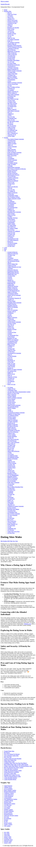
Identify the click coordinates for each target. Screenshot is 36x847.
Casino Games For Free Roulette (12, 758)
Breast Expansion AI (12, 69)
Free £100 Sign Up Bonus (11, 769)
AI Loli (9, 36)
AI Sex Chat (10, 328)
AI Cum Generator (12, 515)
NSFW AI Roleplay (12, 478)
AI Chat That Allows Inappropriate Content (18, 391)
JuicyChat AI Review (13, 439)
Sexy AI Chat (11, 189)
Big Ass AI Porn (11, 125)
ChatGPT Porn (11, 350)
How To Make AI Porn (13, 87)
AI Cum (9, 516)
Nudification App (12, 274)
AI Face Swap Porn (12, 84)
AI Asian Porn (11, 525)
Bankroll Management (10, 791)
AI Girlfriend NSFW (12, 415)
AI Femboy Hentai (12, 163)
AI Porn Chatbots (12, 76)
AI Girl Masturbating (13, 475)
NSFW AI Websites (12, 307)
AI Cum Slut (10, 32)
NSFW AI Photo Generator (14, 397)
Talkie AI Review (12, 53)
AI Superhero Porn (12, 341)
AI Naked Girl (11, 128)
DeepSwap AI (11, 423)
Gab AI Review (11, 176)
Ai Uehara (10, 387)
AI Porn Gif (10, 380)
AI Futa (9, 314)
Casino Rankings (8, 796)
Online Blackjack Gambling (11, 772)
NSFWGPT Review (12, 286)
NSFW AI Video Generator (14, 369)
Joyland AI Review (12, 252)
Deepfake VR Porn (12, 218)
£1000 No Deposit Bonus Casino (13, 770)
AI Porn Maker (11, 281)
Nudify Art (10, 500)
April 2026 (7, 835)
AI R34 (9, 115)
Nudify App (10, 449)
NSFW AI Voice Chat (13, 393)
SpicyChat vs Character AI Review (16, 169)
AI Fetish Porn (11, 490)
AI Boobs (10, 166)
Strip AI (9, 12)
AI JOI (9, 185)
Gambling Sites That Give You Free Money (15, 763)
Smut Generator (11, 149)
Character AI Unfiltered (13, 231)
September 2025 (8, 839)
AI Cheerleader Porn (12, 335)
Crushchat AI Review (13, 48)
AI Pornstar (10, 497)
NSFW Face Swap (12, 20)
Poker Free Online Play (10, 760)
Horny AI (9, 108)
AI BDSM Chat (11, 528)
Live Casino (7, 806)
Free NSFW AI (11, 227)
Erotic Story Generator (13, 482)
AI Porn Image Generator (14, 322)
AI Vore (9, 148)
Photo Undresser (11, 394)
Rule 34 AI (10, 519)
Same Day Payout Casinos (11, 815)
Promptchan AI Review (13, 64)
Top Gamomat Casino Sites (11, 755)
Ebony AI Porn (11, 215)
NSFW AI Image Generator (14, 82)
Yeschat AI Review (12, 173)
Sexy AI (9, 112)
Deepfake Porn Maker (13, 509)
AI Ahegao (10, 124)
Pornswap (10, 359)
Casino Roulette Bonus (10, 779)
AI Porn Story (11, 183)
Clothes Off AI (11, 389)
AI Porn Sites (10, 400)
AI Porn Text (10, 18)
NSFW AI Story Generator (14, 70)
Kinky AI (9, 308)
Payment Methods (9, 811)
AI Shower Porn (11, 332)
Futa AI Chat (10, 182)
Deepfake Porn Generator (14, 212)
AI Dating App (11, 75)
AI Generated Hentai (12, 406)
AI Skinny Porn (11, 102)
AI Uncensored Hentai (13, 261)
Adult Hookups (8, 785)
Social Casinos (8, 823)
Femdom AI (10, 209)
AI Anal (9, 85)
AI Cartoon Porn (11, 371)
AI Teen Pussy (11, 472)
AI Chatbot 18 (11, 191)
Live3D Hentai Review (13, 290)
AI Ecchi (9, 188)
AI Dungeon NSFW (12, 293)
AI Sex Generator (12, 146)
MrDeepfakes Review (13, 273)
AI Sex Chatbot (11, 435)
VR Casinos (7, 826)
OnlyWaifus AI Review (13, 430)
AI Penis (9, 277)
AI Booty (9, 279)
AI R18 (9, 256)
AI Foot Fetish (11, 57)
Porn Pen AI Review (12, 432)
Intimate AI (10, 280)
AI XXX (9, 347)
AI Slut (9, 409)
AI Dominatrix (11, 79)
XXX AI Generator (12, 310)
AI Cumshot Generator (13, 42)
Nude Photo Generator (13, 111)
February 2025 (8, 841)
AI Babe (9, 334)
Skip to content (5, 1)
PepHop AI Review (12, 424)
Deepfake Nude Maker (13, 60)
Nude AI (9, 375)
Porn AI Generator (12, 479)
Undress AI (10, 326)
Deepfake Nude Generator (14, 302)
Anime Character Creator (14, 198)
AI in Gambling (8, 788)
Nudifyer (9, 316)
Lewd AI (9, 357)
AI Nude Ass (10, 378)
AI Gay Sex (10, 35)
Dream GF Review (12, 192)
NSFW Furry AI (11, 151)
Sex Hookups (7, 818)
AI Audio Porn (11, 56)
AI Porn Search (11, 402)
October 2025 (7, 838)
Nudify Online (11, 224)
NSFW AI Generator (12, 339)
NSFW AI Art (11, 374)
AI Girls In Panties (12, 243)
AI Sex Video (11, 136)
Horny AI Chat (11, 384)
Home (5, 9)
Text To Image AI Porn (13, 197)
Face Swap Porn (11, 521)
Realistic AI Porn (11, 329)
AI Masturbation (11, 203)
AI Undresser (10, 381)
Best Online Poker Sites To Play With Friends (16, 764)
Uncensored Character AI (14, 298)
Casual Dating (8, 797)
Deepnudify (10, 97)
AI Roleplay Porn (12, 390)
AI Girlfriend (10, 201)
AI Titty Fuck (11, 246)
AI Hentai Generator (12, 67)
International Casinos (9, 803)
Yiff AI (9, 262)
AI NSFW (10, 485)
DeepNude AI (11, 360)
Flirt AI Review (11, 50)
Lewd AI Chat (11, 232)
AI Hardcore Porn (12, 342)
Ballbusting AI (11, 283)
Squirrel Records (5, 4)
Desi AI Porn (10, 229)
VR (5, 250)
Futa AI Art (10, 17)
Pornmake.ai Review (12, 154)
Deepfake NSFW (12, 476)
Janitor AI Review (12, 292)
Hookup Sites (7, 11)
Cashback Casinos (9, 793)
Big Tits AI (10, 122)
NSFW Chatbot (11, 408)
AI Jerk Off (10, 438)
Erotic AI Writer (11, 164)
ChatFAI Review (11, 304)
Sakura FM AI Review (13, 451)
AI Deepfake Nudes (12, 195)
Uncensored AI (11, 66)
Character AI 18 (11, 134)
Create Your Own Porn (13, 531)
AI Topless (10, 237)
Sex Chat (15, 541)
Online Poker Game (9, 761)
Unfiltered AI (10, 345)
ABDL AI (10, 145)
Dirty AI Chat (11, 119)
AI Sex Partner (11, 399)
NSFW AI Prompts (12, 458)
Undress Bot (10, 284)
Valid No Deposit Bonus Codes (12, 776)
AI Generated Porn (12, 207)
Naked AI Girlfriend (12, 180)
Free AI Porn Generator (13, 513)
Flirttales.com (27, 624)
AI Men (9, 452)
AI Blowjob (10, 319)
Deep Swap (10, 501)
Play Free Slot (7, 757)
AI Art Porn (10, 454)
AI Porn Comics (11, 417)
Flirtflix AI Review (12, 287)
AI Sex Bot (10, 362)
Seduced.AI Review (12, 253)
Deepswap (10, 241)
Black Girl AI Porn (12, 78)
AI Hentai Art (11, 88)
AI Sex (9, 81)
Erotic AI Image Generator (14, 152)
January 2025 (7, 842)
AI (4, 386)
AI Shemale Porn (11, 118)
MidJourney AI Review (13, 51)
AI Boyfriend (10, 336)
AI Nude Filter (11, 365)
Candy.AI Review (12, 54)
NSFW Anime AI (12, 93)
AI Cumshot (10, 90)
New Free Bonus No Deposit (12, 754)
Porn (5, 249)
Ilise (11, 541)
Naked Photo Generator (13, 167)
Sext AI (9, 496)
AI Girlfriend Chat (12, 130)
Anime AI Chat (11, 142)
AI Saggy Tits (11, 464)
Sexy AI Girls (11, 117)
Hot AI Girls (10, 448)
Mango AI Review (12, 317)
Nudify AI (10, 372)
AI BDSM (10, 493)
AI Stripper (10, 491)
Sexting (6, 137)
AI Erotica (10, 15)
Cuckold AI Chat (11, 23)
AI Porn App (10, 470)
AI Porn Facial (11, 466)
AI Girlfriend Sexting (13, 457)
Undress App (10, 235)
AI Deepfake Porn (12, 512)
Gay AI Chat (10, 62)
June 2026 (6, 834)
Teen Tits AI (10, 325)
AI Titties (9, 26)
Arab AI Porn (11, 213)
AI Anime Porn (11, 510)
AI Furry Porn (11, 100)
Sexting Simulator (12, 436)
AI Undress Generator (13, 39)
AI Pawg (9, 157)
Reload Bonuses (8, 814)
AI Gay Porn (10, 484)
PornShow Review (12, 305)
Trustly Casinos (8, 824)
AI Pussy (9, 200)
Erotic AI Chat (11, 363)
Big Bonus (7, 752)
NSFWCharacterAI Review (14, 47)
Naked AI (10, 24)
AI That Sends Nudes (13, 121)
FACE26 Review (12, 441)
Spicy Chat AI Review (13, 442)
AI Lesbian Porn (11, 105)
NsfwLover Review (12, 186)
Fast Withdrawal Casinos (10, 799)
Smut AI (9, 354)
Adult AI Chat (11, 461)
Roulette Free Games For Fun (12, 775)
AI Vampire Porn (11, 106)
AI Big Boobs (11, 219)
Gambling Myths (8, 800)
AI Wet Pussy (11, 351)
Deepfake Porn (11, 179)
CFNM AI (10, 411)
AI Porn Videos (11, 522)
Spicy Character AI (12, 133)
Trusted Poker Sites (9, 751)
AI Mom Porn (11, 59)
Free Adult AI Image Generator (15, 139)
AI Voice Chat (11, 255)
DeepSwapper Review (13, 174)
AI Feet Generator (12, 160)
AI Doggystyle (11, 244)
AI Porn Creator (11, 323)
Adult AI (9, 469)
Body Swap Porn (11, 155)
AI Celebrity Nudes (12, 228)
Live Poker (7, 808)
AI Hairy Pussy (11, 467)
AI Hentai (10, 268)
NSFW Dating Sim (12, 264)
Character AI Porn (12, 377)
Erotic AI (9, 41)
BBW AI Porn (11, 344)
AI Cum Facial (11, 221)
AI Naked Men (11, 72)
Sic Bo (6, 821)
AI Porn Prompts (11, 356)
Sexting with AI (11, 311)
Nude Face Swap (11, 14)
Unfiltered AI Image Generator (15, 506)
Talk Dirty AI (10, 504)
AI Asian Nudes (11, 63)
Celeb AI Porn (11, 366)
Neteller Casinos (8, 809)
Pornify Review (11, 427)
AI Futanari (10, 161)
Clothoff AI (10, 114)
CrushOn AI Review (12, 177)
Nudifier (9, 460)
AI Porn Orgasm (11, 463)
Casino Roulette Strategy (10, 778)
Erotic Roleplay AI (12, 524)
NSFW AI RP (11, 446)
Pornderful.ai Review (13, 271)
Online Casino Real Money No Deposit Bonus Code (18, 766)
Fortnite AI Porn (11, 33)
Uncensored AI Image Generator (16, 412)
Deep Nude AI (11, 444)
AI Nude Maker (11, 418)
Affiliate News (8, 787)
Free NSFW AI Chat (12, 99)
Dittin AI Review (11, 429)
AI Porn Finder (11, 301)
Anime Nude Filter (12, 73)
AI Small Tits (10, 494)
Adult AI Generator (12, 420)
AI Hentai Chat (11, 96)
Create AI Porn (11, 320)
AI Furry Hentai (11, 396)
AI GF (9, 383)
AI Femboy (10, 258)
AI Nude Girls (11, 234)
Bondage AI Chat (12, 338)
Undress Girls (11, 433)
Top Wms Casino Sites (10, 773)
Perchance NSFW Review (14, 45)
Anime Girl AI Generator (14, 295)
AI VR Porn (10, 530)
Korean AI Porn (11, 507)
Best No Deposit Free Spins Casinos (13, 767)
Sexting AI (10, 368)
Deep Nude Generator (13, 94)
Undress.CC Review (12, 259)
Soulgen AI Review (12, 21)
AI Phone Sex (11, 210)
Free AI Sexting (11, 481)
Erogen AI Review (12, 170)
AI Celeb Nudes (11, 225)
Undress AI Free (11, 265)
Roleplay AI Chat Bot (13, 27)
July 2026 (6, 832)
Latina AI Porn (11, 127)
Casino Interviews (9, 794)
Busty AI (9, 296)
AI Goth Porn (11, 499)
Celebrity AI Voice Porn (13, 414)
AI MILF (9, 216)
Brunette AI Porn (11, 473)
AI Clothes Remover (12, 240)
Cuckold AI (10, 30)
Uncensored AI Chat (12, 238)
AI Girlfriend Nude (12, 455)
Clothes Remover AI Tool (14, 267)
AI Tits (9, 527)
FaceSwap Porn (11, 131)
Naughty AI (10, 299)
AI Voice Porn (11, 276)
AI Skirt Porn (10, 488)
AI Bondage (10, 206)
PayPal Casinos (8, 812)
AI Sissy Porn (11, 403)
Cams (5, 247)
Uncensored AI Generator (14, 353)
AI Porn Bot (10, 194)
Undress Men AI (11, 44)
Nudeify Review (11, 172)
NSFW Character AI (12, 91)
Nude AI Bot (10, 29)
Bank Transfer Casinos (10, 790)
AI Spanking (10, 158)
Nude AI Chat (11, 38)
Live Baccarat (7, 805)
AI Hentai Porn (11, 140)
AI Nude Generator (12, 421)
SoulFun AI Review (12, 289)
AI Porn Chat (10, 348)
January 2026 (7, 837)
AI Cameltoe (10, 204)
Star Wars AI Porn (12, 103)
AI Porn (9, 331)
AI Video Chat (11, 445)
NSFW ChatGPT (12, 109)
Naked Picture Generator (14, 405)
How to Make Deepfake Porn (15, 487)
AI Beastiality (11, 222)
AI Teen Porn (11, 533)
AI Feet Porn (10, 518)
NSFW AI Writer (11, 143)
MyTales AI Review (12, 426)
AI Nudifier (10, 503)
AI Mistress (10, 313)
